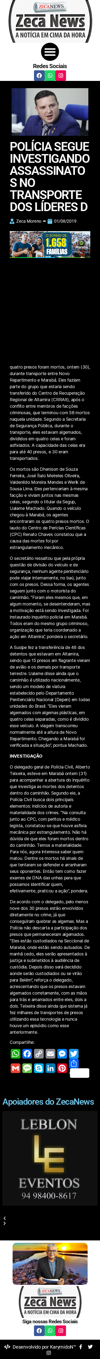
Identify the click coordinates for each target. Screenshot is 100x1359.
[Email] (50, 1054)
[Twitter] (74, 1054)
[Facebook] (39, 75)
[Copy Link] (39, 1054)
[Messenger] (62, 1054)
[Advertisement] (50, 312)
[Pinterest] (62, 1068)
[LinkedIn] (50, 1068)
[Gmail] (15, 1068)
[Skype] (39, 1068)
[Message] (27, 1068)
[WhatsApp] (15, 1054)
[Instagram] (60, 75)
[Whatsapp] (50, 75)
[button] (50, 52)
